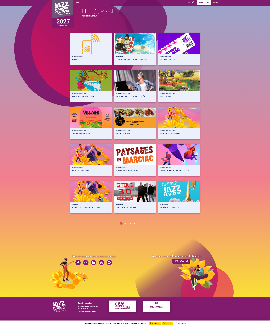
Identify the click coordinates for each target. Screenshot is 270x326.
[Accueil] (62, 9)
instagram (85, 262)
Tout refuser (167, 323)
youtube (101, 262)
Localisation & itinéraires (87, 312)
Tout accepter (155, 323)
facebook (78, 262)
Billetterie (203, 2)
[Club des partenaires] (122, 306)
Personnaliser (181, 323)
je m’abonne (181, 261)
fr (214, 2)
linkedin (93, 262)
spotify (109, 262)
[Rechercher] (193, 2)
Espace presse (156, 307)
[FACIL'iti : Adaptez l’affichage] (189, 2)
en (217, 2)
